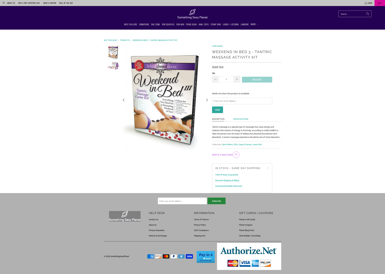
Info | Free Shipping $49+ (29, 3)
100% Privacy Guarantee (226, 175)
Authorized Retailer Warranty (228, 186)
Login (370, 3)
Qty (213, 73)
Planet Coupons (246, 225)
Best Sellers (227, 144)
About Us (11, 3)
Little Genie (217, 46)
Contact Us (153, 219)
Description (218, 119)
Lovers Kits (257, 144)
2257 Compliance (201, 230)
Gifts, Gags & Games (242, 144)
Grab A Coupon (49, 3)
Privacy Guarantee (156, 230)
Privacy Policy (200, 225)
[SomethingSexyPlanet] (192, 14)
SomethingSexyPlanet (119, 256)
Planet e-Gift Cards (247, 219)
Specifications (240, 119)
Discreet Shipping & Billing (227, 180)
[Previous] (124, 100)
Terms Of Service (201, 219)
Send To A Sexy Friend (222, 155)
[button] (255, 24)
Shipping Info (199, 236)
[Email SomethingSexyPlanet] (3, 3)
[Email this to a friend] (236, 154)
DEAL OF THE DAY (66, 3)
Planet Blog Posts (246, 230)
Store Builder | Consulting (249, 236)
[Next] (206, 100)
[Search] (367, 14)
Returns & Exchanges (158, 236)
